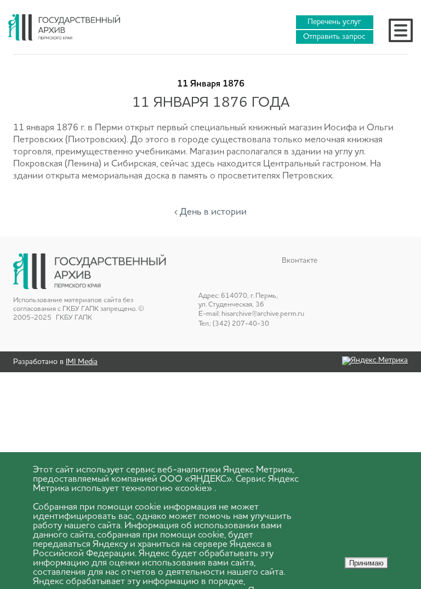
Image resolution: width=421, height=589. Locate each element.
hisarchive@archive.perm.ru (262, 313)
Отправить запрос (334, 37)
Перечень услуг (334, 22)
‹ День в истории (210, 212)
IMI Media (82, 362)
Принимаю (366, 563)
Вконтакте (299, 260)
